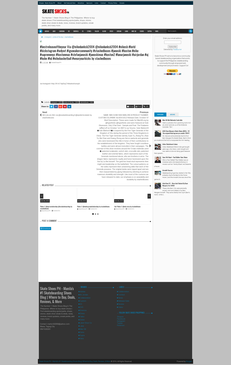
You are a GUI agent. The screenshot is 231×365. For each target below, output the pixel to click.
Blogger (189, 361)
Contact (103, 3)
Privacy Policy (112, 3)
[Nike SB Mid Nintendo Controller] (158, 123)
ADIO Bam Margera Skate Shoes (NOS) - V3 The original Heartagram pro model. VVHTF (175, 132)
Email (131, 106)
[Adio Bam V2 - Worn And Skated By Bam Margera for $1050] (158, 186)
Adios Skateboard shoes (170, 144)
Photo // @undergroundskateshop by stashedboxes (93, 206)
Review (121, 304)
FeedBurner (177, 49)
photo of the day (69, 102)
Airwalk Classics (167, 170)
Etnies (89, 31)
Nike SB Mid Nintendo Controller (172, 120)
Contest (121, 295)
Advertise (81, 3)
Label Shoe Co (86, 323)
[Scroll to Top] (228, 360)
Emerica (75, 31)
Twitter (120, 323)
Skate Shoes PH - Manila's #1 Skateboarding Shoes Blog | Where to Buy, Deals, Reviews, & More (57, 295)
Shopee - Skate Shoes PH (47, 3)
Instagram (54, 102)
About (59, 3)
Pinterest (120, 325)
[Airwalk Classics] (158, 173)
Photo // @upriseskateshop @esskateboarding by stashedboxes (56, 207)
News (120, 298)
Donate (122, 3)
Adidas (47, 31)
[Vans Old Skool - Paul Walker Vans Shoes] (158, 160)
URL (147, 106)
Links (96, 3)
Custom (83, 301)
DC (69, 31)
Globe (104, 31)
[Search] (190, 31)
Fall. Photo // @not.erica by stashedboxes (127, 206)
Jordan (119, 31)
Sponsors (89, 3)
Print (139, 106)
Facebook (121, 319)
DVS (81, 307)
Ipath (111, 31)
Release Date (123, 301)
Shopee (120, 317)
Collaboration (85, 298)
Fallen (97, 31)
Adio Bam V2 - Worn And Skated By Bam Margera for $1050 (175, 184)
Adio (54, 31)
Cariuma (61, 31)
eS (82, 31)
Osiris (142, 31)
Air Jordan (84, 295)
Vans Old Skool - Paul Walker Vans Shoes (174, 157)
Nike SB (134, 31)
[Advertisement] (139, 16)
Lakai (126, 31)
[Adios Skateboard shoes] (158, 147)
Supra (150, 31)
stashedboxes (84, 102)
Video (120, 307)
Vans (156, 31)
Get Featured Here (69, 3)
